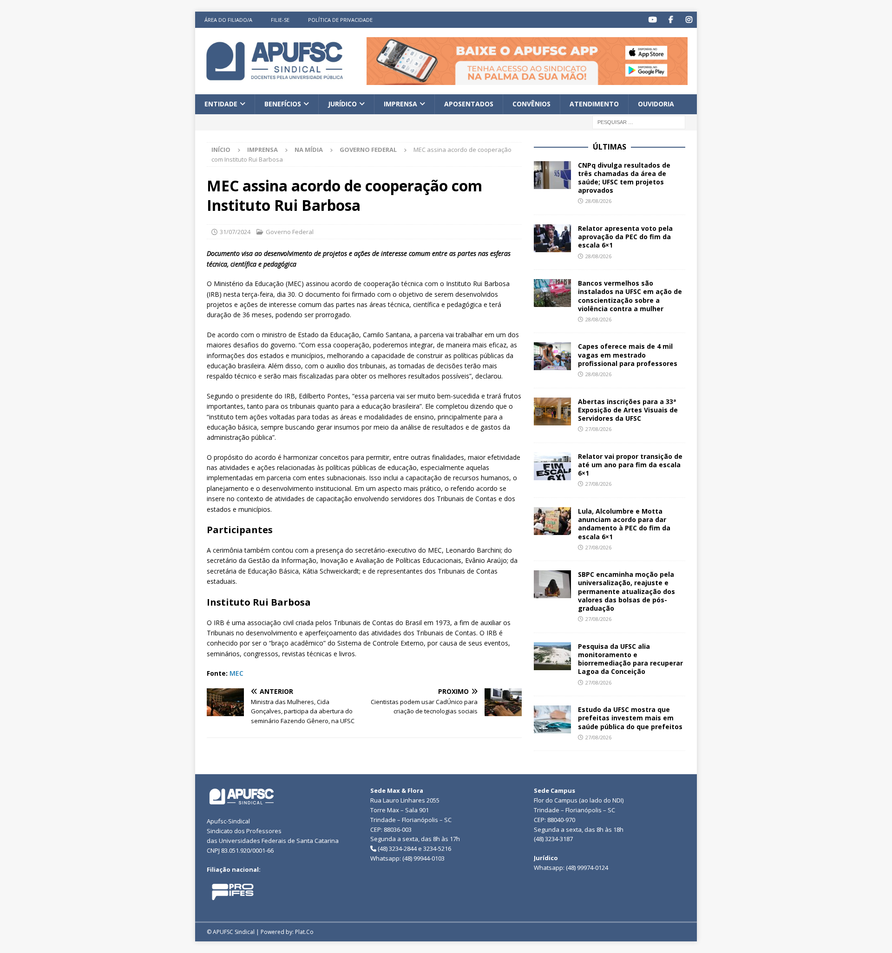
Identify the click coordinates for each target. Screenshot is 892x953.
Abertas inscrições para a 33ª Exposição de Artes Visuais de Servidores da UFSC (628, 410)
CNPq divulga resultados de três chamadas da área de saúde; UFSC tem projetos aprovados (624, 178)
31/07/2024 (235, 232)
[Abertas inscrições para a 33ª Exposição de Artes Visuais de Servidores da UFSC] (552, 411)
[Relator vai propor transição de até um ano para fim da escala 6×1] (552, 466)
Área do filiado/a (228, 19)
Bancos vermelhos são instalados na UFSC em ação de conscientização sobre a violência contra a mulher (630, 296)
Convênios (531, 103)
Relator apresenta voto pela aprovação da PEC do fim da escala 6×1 (625, 236)
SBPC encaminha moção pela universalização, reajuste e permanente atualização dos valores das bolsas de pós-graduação (626, 591)
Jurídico (342, 103)
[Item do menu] (652, 20)
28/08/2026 (598, 200)
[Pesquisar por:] (638, 121)
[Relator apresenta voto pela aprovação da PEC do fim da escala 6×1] (552, 238)
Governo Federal (290, 232)
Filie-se (280, 19)
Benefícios (282, 103)
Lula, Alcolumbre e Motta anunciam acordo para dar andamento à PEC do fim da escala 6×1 (624, 524)
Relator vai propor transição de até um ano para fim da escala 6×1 (630, 464)
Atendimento (594, 103)
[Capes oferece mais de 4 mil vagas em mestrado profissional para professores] (552, 356)
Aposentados (468, 103)
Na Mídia (309, 149)
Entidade (220, 103)
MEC (236, 673)
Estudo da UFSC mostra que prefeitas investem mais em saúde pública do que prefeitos (630, 718)
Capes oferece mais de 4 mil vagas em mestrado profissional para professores (627, 354)
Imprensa (400, 103)
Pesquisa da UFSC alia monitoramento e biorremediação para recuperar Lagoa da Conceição (630, 659)
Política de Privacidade (340, 19)
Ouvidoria (656, 103)
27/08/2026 (598, 428)
